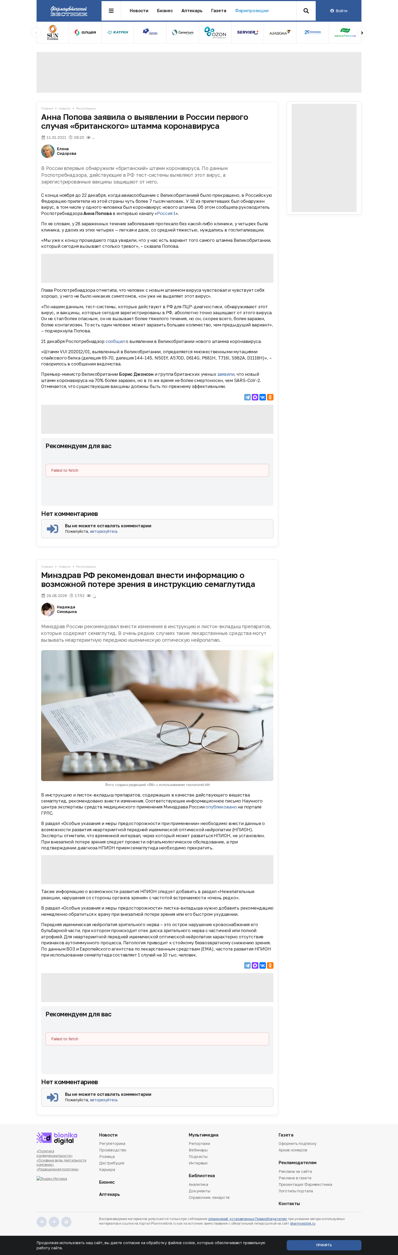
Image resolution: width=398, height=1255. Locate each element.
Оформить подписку (298, 1144)
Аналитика (198, 1185)
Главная (47, 108)
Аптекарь (192, 10)
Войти (341, 10)
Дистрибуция (111, 1163)
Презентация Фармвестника (305, 1184)
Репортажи (199, 1144)
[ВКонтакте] (262, 397)
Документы (199, 1191)
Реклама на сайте (295, 1172)
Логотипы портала (296, 1191)
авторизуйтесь (104, 531)
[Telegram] (247, 397)
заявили (225, 374)
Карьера (107, 1169)
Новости (139, 10)
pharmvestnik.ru (302, 1223)
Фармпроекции (252, 10)
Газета (218, 10)
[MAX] (255, 397)
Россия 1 (166, 213)
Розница (107, 1156)
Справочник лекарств (209, 1197)
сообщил (115, 341)
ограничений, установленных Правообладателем (247, 1219)
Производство (112, 1150)
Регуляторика (86, 108)
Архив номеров (293, 1150)
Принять (324, 1245)
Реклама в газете (295, 1178)
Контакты (289, 1203)
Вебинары (198, 1150)
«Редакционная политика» (58, 1169)
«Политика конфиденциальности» (55, 1153)
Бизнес (165, 10)
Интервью (198, 1163)
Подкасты (198, 1156)
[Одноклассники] (270, 397)
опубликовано (221, 807)
